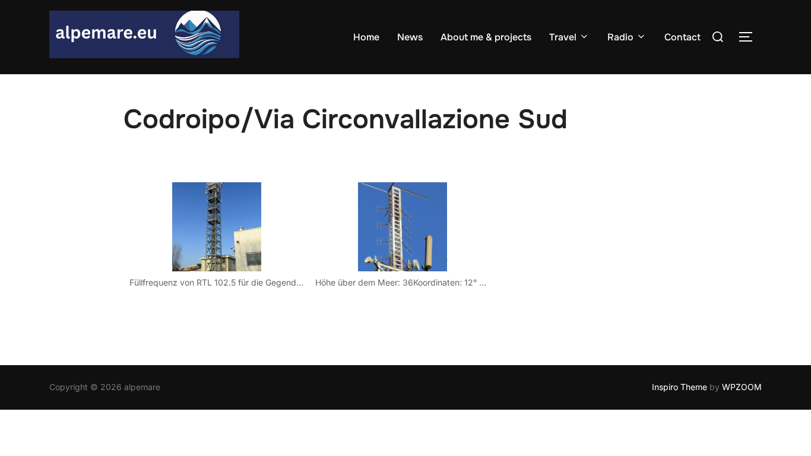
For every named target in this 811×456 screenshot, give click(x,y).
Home (366, 37)
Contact (682, 37)
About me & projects (486, 37)
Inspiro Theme (679, 387)
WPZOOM (742, 387)
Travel (562, 37)
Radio (620, 37)
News (410, 37)
